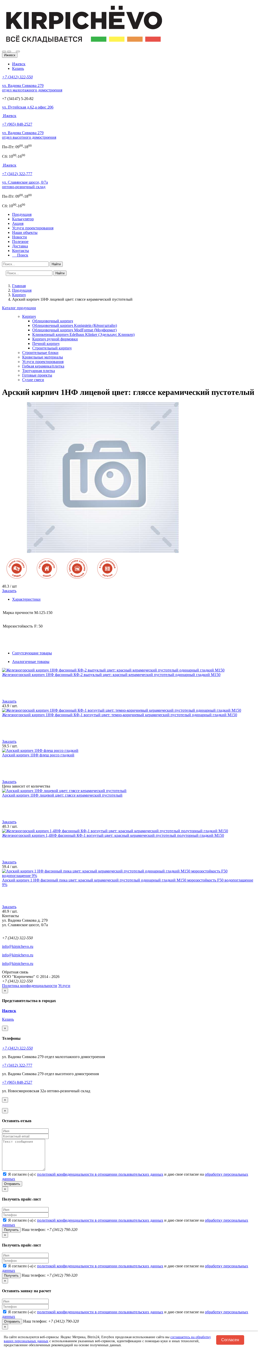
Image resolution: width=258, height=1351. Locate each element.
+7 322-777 (17, 174)
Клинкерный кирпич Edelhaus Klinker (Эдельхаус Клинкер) (83, 334)
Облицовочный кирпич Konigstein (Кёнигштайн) (74, 325)
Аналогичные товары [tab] (30, 661)
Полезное (20, 241)
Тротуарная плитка (38, 371)
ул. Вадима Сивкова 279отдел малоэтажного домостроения (32, 87)
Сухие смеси (33, 380)
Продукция (21, 214)
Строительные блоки (40, 352)
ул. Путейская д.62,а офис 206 (27, 107)
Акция (17, 223)
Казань (18, 68)
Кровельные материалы (42, 357)
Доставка (20, 246)
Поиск (21, 255)
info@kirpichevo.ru (17, 946)
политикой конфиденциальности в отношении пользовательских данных (100, 1174)
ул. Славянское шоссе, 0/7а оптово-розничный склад (25, 184)
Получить (11, 1230)
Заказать (9, 591)
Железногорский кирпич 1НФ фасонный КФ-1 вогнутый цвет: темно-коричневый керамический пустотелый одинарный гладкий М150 (119, 715)
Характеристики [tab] (26, 599)
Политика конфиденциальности (29, 985)
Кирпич (29, 316)
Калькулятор (23, 219)
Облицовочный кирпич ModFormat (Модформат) (74, 330)
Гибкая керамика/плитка (43, 366)
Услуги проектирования (32, 228)
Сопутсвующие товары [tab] (32, 653)
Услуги (64, 985)
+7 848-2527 (17, 124)
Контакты (20, 250)
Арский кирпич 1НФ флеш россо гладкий (38, 755)
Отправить (12, 1184)
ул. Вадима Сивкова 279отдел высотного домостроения (29, 135)
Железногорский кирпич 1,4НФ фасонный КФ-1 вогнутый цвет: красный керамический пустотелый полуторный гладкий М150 (113, 835)
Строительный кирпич (52, 348)
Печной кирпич (45, 343)
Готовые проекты (37, 375)
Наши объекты (25, 232)
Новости (19, 237)
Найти (56, 264)
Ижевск (18, 64)
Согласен (230, 1340)
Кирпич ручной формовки (55, 339)
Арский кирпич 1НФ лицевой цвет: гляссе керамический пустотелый (62, 795)
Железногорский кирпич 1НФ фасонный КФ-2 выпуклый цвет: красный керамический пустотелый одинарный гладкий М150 (111, 674)
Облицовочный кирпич (52, 321)
